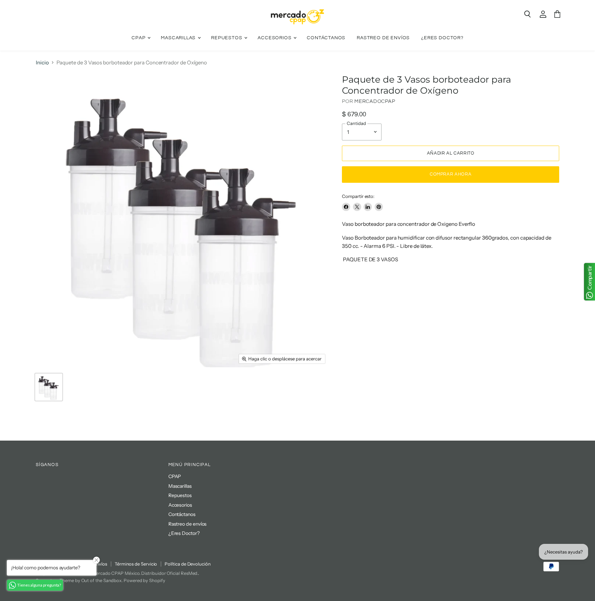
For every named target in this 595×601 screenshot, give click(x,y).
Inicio (42, 62)
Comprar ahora (450, 174)
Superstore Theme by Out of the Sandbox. (79, 580)
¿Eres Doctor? (442, 37)
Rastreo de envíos (383, 37)
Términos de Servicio (136, 564)
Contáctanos (326, 37)
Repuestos (227, 37)
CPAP (139, 37)
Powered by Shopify (144, 580)
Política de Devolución (187, 564)
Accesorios (275, 37)
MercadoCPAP (374, 101)
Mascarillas (179, 37)
